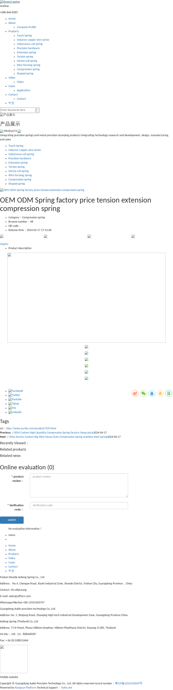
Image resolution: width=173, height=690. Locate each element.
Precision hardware (28, 48)
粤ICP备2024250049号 (128, 683)
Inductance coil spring (30, 44)
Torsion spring (25, 56)
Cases (11, 86)
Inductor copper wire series (33, 40)
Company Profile (26, 27)
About (12, 23)
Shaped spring (25, 73)
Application (23, 90)
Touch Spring (24, 35)
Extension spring (26, 52)
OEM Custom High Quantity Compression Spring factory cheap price (53, 432)
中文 (11, 103)
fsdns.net (66, 687)
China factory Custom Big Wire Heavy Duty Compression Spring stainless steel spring (58, 437)
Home (12, 18)
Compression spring (28, 69)
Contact (13, 94)
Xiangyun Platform (25, 687)
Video (11, 77)
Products (13, 31)
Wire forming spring (28, 65)
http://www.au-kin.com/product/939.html (31, 428)
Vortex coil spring (27, 61)
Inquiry (4, 244)
